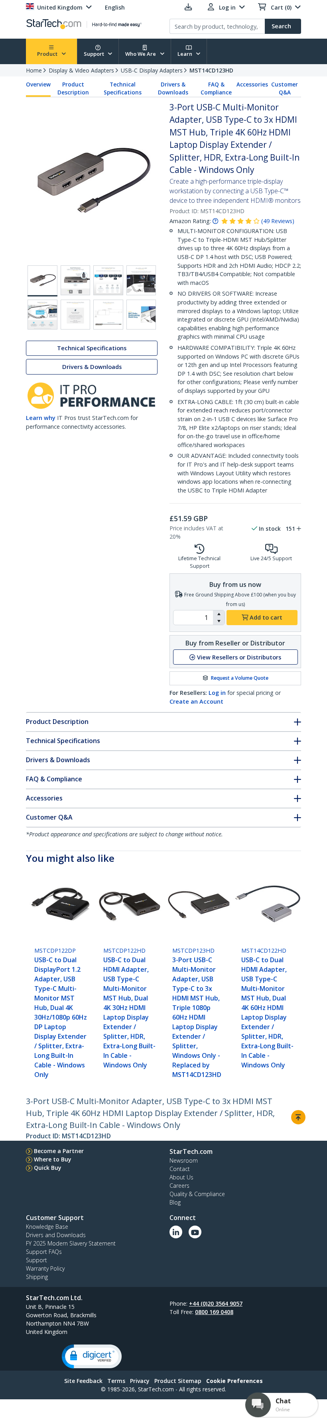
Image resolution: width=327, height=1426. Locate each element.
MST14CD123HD (211, 70)
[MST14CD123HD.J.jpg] (42, 315)
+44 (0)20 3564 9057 (215, 1303)
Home (34, 70)
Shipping (37, 1277)
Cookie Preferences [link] (234, 1381)
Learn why (40, 418)
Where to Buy (52, 1159)
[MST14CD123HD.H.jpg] (108, 280)
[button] (219, 614)
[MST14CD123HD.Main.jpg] (42, 280)
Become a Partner (59, 1151)
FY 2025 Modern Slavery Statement (71, 1243)
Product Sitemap (177, 1381)
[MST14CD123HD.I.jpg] (141, 280)
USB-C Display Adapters (152, 70)
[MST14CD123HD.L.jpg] (108, 315)
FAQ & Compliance (216, 88)
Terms (116, 1381)
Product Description (73, 88)
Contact (179, 1169)
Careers (179, 1185)
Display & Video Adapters (81, 70)
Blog (175, 1202)
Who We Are (141, 53)
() (277, 221)
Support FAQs (44, 1251)
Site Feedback (83, 1381)
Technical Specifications (123, 88)
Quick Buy (47, 1167)
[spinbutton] (193, 617)
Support (94, 53)
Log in (217, 692)
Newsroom (183, 1160)
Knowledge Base (47, 1226)
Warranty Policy (45, 1268)
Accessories (252, 84)
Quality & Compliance (197, 1194)
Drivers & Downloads (173, 88)
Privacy (140, 1381)
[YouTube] (195, 1232)
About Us (181, 1177)
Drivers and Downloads (56, 1235)
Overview (38, 84)
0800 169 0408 (214, 1312)
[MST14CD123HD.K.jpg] (76, 315)
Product (48, 53)
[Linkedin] (175, 1232)
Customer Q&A (284, 88)
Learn (185, 53)
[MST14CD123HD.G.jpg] (76, 280)
